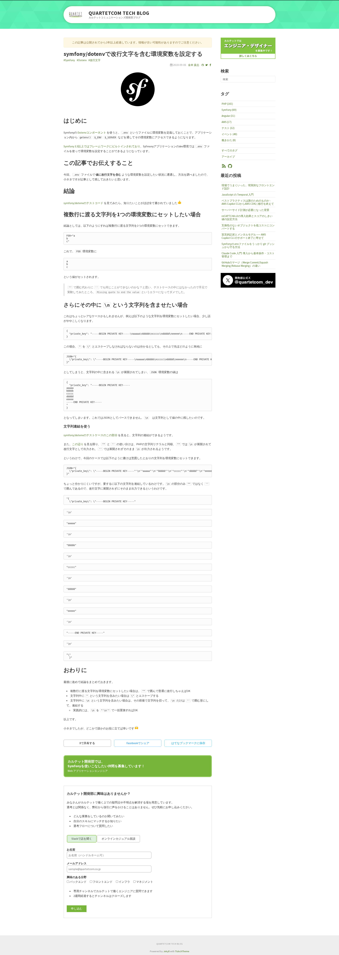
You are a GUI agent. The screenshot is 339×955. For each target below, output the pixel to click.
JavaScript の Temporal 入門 (238, 194)
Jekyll (166, 951)
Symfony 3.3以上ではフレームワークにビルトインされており (102, 146)
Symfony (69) (229, 109)
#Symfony (69, 60)
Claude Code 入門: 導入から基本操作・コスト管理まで (248, 255)
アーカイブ (228, 156)
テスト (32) (228, 128)
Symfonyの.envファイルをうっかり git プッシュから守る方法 (248, 245)
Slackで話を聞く (82, 838)
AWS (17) (226, 122)
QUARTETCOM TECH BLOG (119, 13)
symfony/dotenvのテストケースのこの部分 (90, 435)
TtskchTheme (182, 951)
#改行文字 (94, 60)
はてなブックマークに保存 (188, 743)
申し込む (76, 908)
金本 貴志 (193, 65)
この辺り (77, 444)
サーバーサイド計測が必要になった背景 (245, 210)
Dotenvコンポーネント (92, 132)
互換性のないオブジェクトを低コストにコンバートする (248, 227)
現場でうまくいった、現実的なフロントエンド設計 (248, 187)
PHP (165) (227, 103)
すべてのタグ (229, 150)
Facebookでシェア (137, 743)
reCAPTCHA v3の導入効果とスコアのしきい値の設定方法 (247, 217)
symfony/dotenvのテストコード (83, 203)
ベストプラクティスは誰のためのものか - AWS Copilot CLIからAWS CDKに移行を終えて (248, 202)
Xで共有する (87, 743)
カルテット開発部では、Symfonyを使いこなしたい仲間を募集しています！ (106, 766)
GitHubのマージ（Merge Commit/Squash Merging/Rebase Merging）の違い (245, 264)
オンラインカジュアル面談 (118, 838)
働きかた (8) (229, 140)
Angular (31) (228, 115)
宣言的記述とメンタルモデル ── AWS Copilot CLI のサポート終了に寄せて (244, 236)
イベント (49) (229, 134)
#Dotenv (82, 60)
